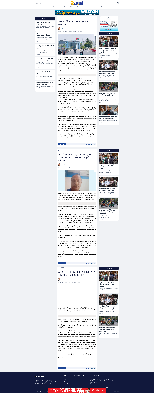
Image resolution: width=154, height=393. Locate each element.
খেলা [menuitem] (87, 7)
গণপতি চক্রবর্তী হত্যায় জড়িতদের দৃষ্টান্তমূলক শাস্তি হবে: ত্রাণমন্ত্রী (107, 73)
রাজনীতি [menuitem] (64, 7)
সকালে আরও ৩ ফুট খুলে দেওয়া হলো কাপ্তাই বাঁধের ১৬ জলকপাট (44, 59)
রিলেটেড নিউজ (45, 19)
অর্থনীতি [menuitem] (76, 7)
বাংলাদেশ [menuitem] (58, 7)
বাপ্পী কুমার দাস (64, 384)
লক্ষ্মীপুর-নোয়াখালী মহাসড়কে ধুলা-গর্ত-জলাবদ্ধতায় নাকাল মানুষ (44, 83)
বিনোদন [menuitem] (112, 7)
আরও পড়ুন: (109, 34)
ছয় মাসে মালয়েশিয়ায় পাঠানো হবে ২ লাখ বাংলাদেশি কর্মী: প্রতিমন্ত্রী (108, 118)
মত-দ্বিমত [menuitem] (107, 7)
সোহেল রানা (64, 28)
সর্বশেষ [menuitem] (41, 7)
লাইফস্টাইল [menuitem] (100, 7)
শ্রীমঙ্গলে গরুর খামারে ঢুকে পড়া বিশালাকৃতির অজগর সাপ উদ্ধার (43, 34)
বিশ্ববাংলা (62, 17)
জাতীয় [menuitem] (46, 7)
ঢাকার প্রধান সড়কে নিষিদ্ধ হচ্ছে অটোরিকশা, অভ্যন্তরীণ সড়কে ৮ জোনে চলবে (107, 95)
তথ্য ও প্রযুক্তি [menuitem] (93, 7)
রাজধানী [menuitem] (52, 7)
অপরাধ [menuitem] (82, 7)
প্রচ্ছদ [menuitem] (36, 7)
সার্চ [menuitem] (118, 7)
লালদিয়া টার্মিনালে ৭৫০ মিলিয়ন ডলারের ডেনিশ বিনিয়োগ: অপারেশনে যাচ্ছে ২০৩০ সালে (45, 47)
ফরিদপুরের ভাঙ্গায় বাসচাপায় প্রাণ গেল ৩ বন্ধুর (45, 72)
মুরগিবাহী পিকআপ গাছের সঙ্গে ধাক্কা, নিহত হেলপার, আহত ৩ (44, 23)
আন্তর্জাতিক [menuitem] (70, 7)
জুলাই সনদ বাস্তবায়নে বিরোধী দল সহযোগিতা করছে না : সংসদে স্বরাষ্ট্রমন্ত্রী (107, 50)
